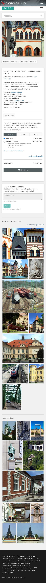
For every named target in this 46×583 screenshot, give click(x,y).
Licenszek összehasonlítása (13, 151)
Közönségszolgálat (8, 558)
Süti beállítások (7, 573)
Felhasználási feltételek (32, 561)
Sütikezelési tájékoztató (26, 570)
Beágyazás (10, 115)
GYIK (13, 570)
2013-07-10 (19, 100)
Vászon (23, 134)
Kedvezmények (35, 156)
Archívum (16, 3)
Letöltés (10, 134)
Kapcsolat (21, 556)
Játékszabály (26, 568)
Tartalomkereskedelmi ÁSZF (28, 558)
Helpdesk (5, 570)
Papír (36, 134)
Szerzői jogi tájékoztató (10, 568)
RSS (35, 568)
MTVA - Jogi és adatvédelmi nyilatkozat (16, 563)
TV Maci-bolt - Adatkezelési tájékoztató (16, 565)
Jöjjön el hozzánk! (8, 556)
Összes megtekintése (35, 225)
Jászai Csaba (16, 92)
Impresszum (31, 556)
